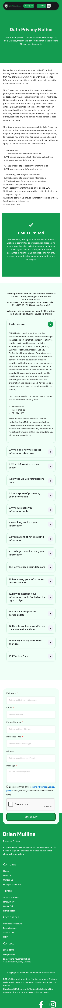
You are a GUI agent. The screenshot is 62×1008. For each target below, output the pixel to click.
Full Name (11, 693)
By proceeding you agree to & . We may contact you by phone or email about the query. (30, 791)
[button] (49, 6)
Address (10, 751)
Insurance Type (13, 736)
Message (10, 765)
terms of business (39, 787)
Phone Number (13, 722)
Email (9, 707)
